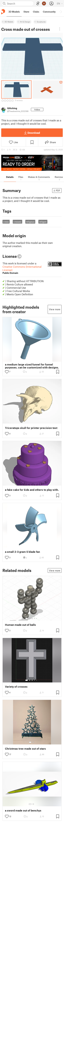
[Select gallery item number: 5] (36, 618)
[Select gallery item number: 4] (34, 618)
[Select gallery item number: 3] (32, 618)
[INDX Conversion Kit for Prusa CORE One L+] (32, 163)
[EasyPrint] (38, 3)
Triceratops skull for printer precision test (31, 427)
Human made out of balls (20, 624)
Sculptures (41, 22)
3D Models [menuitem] (14, 11)
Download (33, 132)
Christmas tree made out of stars (25, 748)
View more (54, 309)
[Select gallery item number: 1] (26, 618)
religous (30, 221)
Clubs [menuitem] (36, 11)
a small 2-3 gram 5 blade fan (22, 551)
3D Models (9, 22)
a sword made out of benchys (23, 810)
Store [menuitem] (26, 11)
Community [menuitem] (49, 11)
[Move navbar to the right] (61, 11)
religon (43, 221)
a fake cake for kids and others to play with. (32, 489)
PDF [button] (58, 190)
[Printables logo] (3, 11)
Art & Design (25, 22)
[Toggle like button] (7, 372)
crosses (17, 221)
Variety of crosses (16, 686)
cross (6, 221)
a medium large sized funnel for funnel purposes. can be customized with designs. (32, 366)
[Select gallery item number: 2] (29, 618)
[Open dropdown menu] (60, 29)
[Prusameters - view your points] (44, 3)
